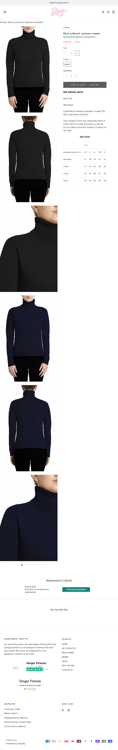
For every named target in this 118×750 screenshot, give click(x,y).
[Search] (108, 12)
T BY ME (66, 27)
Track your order (12, 709)
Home (3, 22)
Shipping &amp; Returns (16, 717)
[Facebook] (63, 710)
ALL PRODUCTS (69, 648)
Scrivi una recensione (76, 589)
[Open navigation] (4, 12)
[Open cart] (113, 12)
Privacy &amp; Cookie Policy (17, 722)
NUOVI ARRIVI (68, 652)
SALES (64, 661)
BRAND (65, 657)
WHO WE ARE (68, 665)
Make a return (11, 713)
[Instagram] (69, 710)
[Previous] (17, 564)
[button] (69, 37)
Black (67, 64)
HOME (65, 644)
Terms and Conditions (15, 726)
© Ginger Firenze (11, 740)
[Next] (40, 564)
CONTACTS (67, 670)
